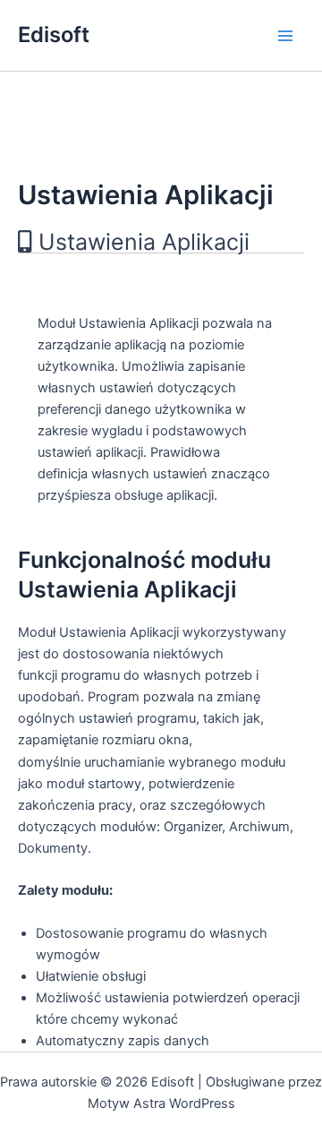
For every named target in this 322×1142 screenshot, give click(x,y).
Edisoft (53, 34)
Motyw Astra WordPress (161, 1103)
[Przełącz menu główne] (285, 36)
